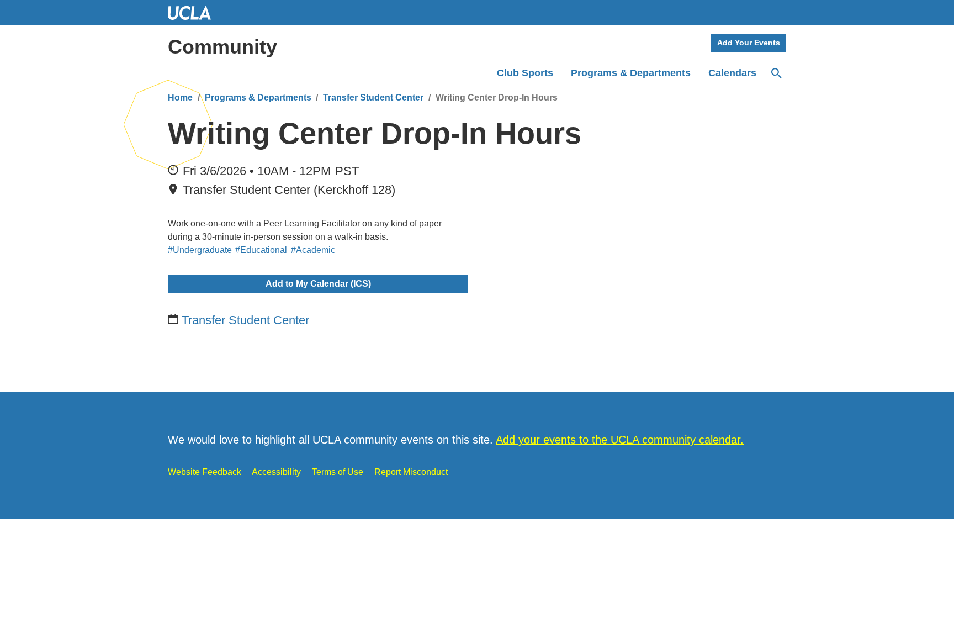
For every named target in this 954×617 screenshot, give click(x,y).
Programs (631, 72)
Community (222, 46)
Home (180, 97)
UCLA (194, 12)
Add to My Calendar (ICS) (318, 283)
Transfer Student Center (373, 97)
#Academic (313, 250)
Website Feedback (204, 472)
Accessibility (276, 472)
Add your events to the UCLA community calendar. (620, 440)
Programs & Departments (258, 97)
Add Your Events (748, 42)
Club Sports (525, 72)
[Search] (775, 73)
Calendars (732, 72)
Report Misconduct (411, 472)
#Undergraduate (200, 250)
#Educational (261, 250)
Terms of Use (337, 472)
